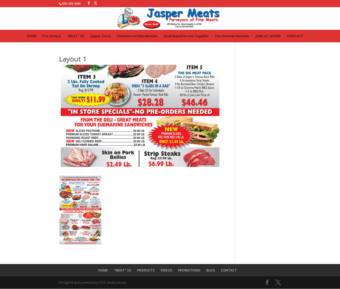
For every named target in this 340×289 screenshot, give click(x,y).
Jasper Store (100, 36)
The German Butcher (232, 36)
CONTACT (295, 36)
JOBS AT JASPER (268, 36)
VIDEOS (166, 270)
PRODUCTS (146, 270)
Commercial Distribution (137, 36)
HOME (32, 36)
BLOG (210, 270)
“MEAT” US (75, 36)
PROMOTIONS (189, 270)
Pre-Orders (52, 36)
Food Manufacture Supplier (186, 36)
